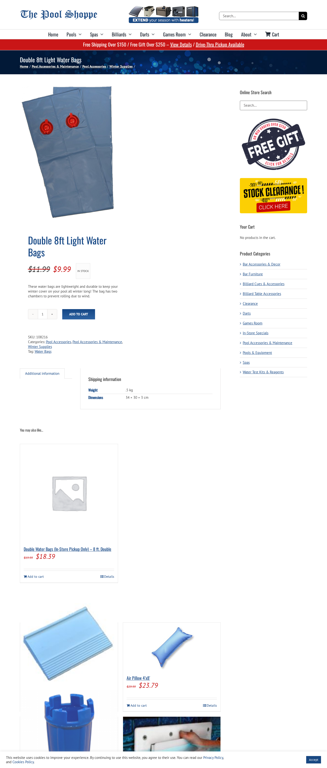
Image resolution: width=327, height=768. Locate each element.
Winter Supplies (40, 346)
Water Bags (43, 351)
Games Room (252, 323)
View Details (181, 44)
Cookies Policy (23, 762)
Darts (247, 313)
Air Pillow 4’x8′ (138, 678)
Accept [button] (313, 760)
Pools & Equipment (257, 352)
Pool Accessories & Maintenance (97, 342)
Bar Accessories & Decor (261, 264)
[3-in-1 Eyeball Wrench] (69, 738)
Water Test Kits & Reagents (263, 372)
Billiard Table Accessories (262, 293)
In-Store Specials (255, 333)
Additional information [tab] (42, 373)
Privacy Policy (213, 757)
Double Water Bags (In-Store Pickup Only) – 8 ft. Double (67, 549)
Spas (246, 362)
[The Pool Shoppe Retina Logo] (59, 12)
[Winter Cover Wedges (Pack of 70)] (69, 644)
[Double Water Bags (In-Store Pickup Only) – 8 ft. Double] (69, 493)
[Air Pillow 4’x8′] (172, 646)
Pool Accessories (58, 342)
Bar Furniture (253, 274)
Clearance (250, 303)
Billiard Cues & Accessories (263, 284)
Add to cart (78, 314)
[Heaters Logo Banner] (163, 8)
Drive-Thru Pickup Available (220, 44)
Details (109, 576)
